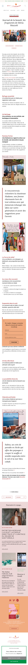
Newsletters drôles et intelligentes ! (14, 1)
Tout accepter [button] (14, 661)
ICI (14, 470)
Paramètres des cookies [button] (14, 658)
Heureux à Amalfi (21, 575)
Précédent (9, 497)
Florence (9, 71)
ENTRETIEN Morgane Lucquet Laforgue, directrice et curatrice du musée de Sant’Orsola (13, 534)
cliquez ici (19, 653)
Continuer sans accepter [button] (14, 648)
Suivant (18, 497)
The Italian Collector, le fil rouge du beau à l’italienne (7, 574)
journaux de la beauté (9, 77)
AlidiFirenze (14, 6)
